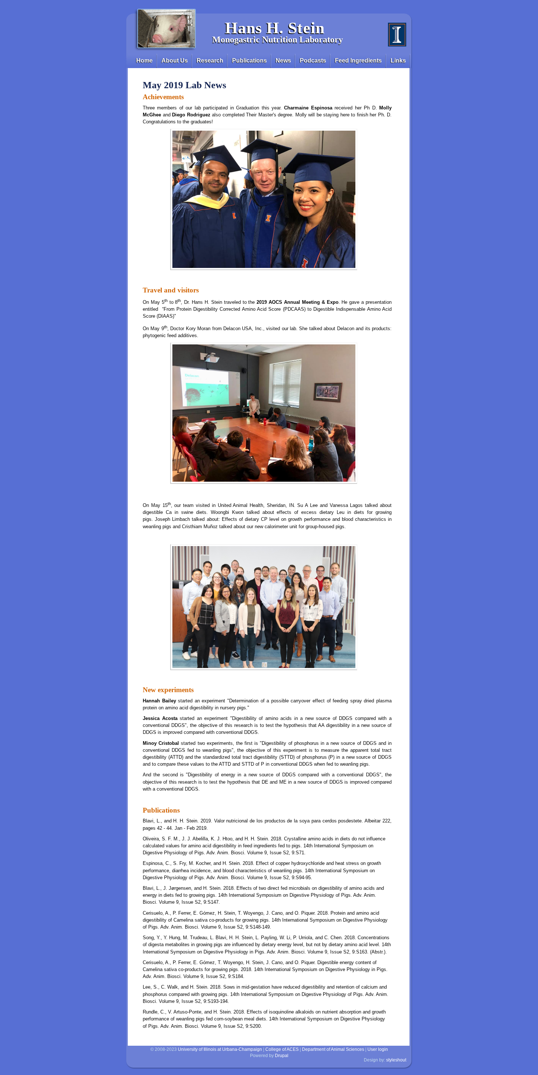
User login (377, 1049)
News (283, 60)
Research (210, 60)
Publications (249, 60)
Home (144, 60)
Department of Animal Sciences (333, 1049)
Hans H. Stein (275, 28)
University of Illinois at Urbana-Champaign (220, 1049)
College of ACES (282, 1049)
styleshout (396, 1060)
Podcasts (313, 60)
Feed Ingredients (358, 60)
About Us (174, 60)
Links (398, 60)
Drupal (281, 1055)
